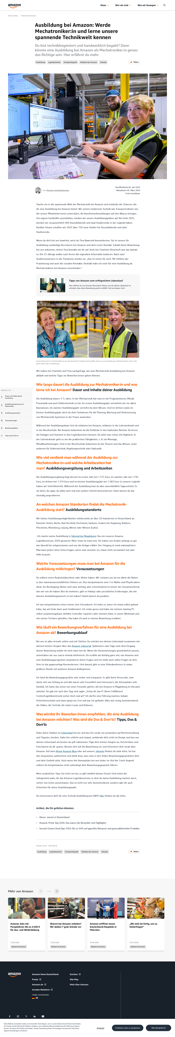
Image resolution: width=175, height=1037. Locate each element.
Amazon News (13, 16)
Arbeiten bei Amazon (28, 16)
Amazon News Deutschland (45, 974)
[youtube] (44, 1016)
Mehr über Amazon (79, 984)
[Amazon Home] (14, 6)
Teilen (136, 62)
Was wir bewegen (147, 5)
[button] (108, 5)
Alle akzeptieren (158, 1028)
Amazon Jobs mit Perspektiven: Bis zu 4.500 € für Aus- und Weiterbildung (25, 926)
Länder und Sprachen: (40, 995)
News (103, 5)
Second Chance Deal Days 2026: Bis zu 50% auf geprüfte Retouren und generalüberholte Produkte (89, 828)
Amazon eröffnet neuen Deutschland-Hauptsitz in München (103, 926)
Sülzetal (103, 62)
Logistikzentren (54, 62)
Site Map (74, 979)
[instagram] (19, 1016)
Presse (35, 979)
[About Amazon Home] (14, 975)
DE (37, 998)
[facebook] (11, 1016)
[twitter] (28, 1016)
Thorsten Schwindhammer (57, 190)
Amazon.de (37, 984)
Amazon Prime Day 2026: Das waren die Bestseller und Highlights (72, 822)
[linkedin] (36, 1016)
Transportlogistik (70, 62)
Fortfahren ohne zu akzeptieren (127, 1028)
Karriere (74, 974)
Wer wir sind (121, 5)
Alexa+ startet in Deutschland (54, 817)
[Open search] (164, 5)
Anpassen (100, 1028)
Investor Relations (41, 989)
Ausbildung (40, 62)
